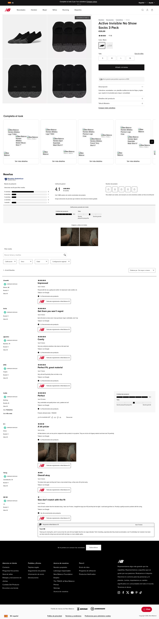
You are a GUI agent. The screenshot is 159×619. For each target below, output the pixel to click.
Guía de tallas (139, 53)
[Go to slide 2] (79, 4)
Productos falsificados (87, 574)
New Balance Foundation (63, 574)
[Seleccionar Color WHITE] (109, 45)
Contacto (5, 567)
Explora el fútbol (94, 2)
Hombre (101, 20)
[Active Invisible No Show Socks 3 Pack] (24, 36)
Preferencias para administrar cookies (98, 616)
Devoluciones (33, 578)
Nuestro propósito (60, 567)
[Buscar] (142, 10)
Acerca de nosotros (61, 591)
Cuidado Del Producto (10, 585)
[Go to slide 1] (78, 4)
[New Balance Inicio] (8, 9)
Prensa (56, 585)
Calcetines (119, 20)
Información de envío (36, 574)
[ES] (8, 2)
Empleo (56, 578)
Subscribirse (93, 547)
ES (14, 616)
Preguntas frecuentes (10, 571)
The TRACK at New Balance (64, 581)
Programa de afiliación (87, 571)
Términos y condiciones (73, 616)
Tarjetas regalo (33, 567)
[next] (152, 142)
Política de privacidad (54, 616)
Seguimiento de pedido (37, 571)
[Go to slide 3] (80, 4)
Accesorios (110, 20)
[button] (147, 10)
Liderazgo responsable (62, 571)
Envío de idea (84, 567)
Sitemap (57, 588)
